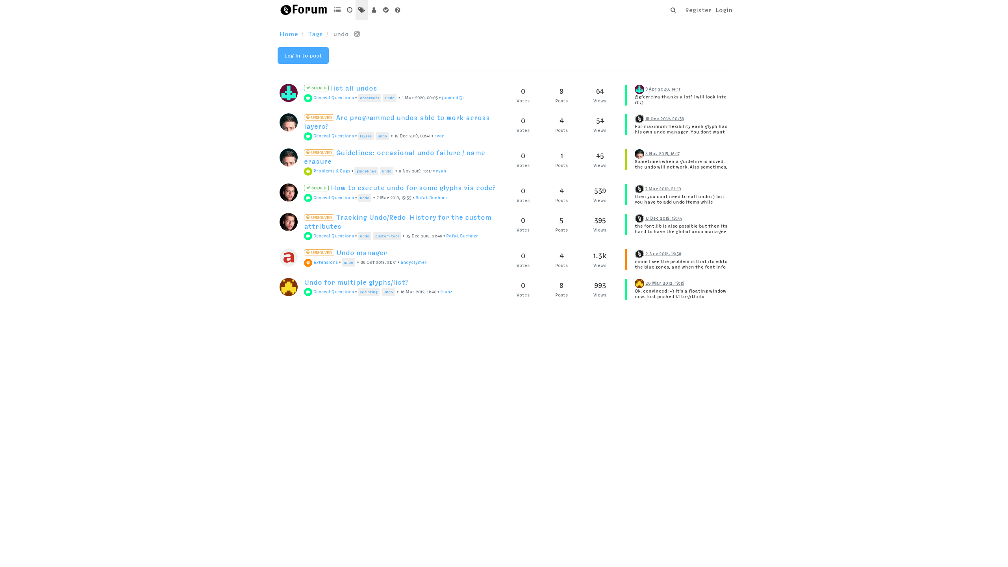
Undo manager (348, 252)
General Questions (333, 97)
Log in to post (303, 55)
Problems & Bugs (331, 171)
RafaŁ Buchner (431, 197)
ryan (439, 135)
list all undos (343, 88)
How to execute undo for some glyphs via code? (402, 187)
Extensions (325, 262)
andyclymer (413, 262)
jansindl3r (453, 97)
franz (446, 291)
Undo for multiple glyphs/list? (356, 282)
